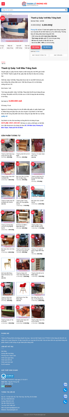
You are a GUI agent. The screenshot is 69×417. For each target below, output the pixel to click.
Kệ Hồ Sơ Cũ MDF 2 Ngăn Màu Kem (21, 225)
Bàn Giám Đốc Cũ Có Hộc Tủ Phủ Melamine (37, 298)
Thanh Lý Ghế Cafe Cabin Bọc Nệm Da (6, 298)
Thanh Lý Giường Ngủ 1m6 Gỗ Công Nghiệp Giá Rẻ (7, 226)
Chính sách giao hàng (7, 358)
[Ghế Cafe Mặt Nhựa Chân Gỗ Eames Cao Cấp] (8, 264)
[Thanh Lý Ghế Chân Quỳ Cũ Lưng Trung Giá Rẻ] (23, 240)
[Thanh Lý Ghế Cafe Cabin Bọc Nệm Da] (8, 289)
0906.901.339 (10, 401)
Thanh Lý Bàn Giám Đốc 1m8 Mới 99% (7, 177)
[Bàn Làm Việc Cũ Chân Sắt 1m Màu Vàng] (23, 168)
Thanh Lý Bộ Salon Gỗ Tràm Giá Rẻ (22, 320)
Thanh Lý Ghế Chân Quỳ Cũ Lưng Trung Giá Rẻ (22, 249)
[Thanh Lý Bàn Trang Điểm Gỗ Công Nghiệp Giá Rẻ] (23, 192)
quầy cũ (4, 116)
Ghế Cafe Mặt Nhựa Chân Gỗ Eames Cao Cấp (7, 274)
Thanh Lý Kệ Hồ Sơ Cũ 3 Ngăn (23, 154)
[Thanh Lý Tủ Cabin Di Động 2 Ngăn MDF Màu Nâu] (38, 240)
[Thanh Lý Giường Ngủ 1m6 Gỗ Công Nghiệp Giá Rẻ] (8, 216)
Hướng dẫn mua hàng (7, 353)
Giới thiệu (4, 351)
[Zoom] (3, 40)
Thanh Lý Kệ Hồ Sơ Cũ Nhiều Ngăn (37, 273)
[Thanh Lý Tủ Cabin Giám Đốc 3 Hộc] (38, 145)
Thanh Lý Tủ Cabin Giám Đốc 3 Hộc (38, 154)
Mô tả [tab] (3, 63)
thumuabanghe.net (12, 410)
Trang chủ (4, 14)
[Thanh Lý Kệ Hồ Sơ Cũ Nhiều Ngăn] (38, 264)
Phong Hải (34, 29)
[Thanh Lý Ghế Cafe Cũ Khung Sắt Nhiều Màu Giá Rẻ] (38, 168)
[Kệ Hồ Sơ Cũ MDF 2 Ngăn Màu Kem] (23, 216)
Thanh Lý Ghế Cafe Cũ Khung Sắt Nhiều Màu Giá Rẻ (37, 178)
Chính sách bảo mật (7, 362)
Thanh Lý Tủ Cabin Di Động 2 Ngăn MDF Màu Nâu (37, 250)
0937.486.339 (9, 384)
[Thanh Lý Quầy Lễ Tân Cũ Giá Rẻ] (8, 311)
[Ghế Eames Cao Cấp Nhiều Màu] (23, 289)
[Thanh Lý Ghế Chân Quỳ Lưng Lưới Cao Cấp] (8, 145)
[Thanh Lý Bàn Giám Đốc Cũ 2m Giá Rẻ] (38, 311)
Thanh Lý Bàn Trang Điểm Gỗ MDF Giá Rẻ (37, 225)
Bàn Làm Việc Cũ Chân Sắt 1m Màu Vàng (22, 177)
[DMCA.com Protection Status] (6, 386)
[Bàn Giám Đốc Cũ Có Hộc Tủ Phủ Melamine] (38, 289)
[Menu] (3, 4)
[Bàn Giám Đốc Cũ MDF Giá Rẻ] (38, 192)
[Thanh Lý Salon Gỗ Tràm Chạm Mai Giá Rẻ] (23, 264)
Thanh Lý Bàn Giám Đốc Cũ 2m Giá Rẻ (38, 320)
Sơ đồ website (5, 364)
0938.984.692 (10, 399)
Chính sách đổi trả (6, 360)
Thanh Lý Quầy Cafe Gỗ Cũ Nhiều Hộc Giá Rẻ (7, 201)
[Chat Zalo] (65, 384)
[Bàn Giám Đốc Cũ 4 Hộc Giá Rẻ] (8, 240)
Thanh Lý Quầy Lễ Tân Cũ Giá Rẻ (7, 320)
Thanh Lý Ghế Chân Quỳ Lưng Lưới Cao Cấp (7, 154)
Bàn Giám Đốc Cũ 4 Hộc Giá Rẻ (8, 249)
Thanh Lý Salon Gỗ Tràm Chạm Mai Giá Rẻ (22, 273)
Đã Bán (10, 14)
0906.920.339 (10, 403)
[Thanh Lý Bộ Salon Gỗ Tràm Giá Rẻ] (23, 311)
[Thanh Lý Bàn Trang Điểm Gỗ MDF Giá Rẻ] (38, 216)
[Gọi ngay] (65, 390)
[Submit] (66, 10)
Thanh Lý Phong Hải (7, 338)
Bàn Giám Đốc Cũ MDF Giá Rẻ (37, 201)
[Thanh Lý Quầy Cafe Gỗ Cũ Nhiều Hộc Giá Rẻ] (8, 192)
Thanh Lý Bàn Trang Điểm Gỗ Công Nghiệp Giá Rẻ (22, 202)
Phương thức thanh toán (8, 355)
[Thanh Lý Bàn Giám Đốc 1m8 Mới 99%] (8, 168)
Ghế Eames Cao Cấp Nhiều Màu (22, 298)
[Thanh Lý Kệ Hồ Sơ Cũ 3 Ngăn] (23, 145)
